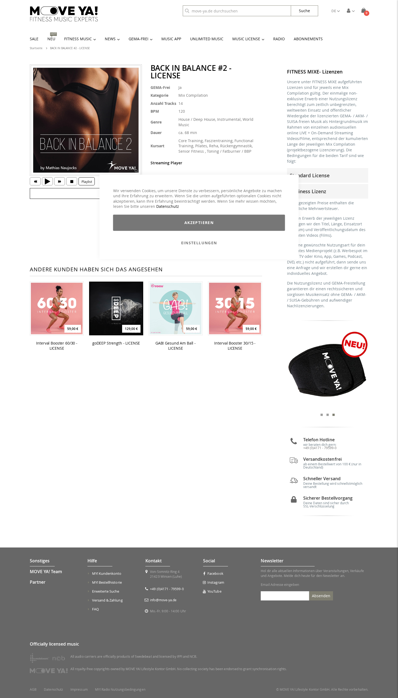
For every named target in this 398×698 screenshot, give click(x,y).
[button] (335, 10)
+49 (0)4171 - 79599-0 (320, 448)
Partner (37, 582)
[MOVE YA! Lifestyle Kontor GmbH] (64, 13)
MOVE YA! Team (46, 572)
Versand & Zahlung (107, 600)
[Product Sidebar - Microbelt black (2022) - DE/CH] (327, 369)
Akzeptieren (199, 222)
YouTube (214, 591)
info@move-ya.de (163, 600)
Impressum (79, 689)
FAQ (95, 609)
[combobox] (237, 10)
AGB (33, 689)
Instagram (215, 582)
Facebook (215, 573)
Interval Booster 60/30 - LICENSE (56, 346)
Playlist (86, 181)
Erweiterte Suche (105, 591)
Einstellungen (199, 242)
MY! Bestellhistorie (107, 582)
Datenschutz (167, 206)
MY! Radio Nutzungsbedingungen (120, 689)
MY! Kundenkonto (107, 573)
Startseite (36, 48)
